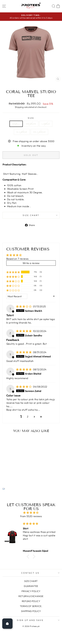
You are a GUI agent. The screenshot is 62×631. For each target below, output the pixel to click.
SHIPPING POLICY (31, 611)
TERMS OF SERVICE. (31, 606)
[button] (13, 272)
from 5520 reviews (31, 516)
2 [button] (27, 416)
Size (31, 118)
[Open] (7, 623)
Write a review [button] (31, 263)
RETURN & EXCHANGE (31, 596)
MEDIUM (31, 123)
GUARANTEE (31, 586)
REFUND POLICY (31, 601)
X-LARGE (21, 132)
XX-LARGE (39, 132)
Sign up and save (30, 620)
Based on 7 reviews (17, 258)
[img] (24, 306)
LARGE (46, 123)
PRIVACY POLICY (31, 591)
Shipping (19, 107)
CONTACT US (30, 573)
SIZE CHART (31, 215)
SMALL (16, 123)
